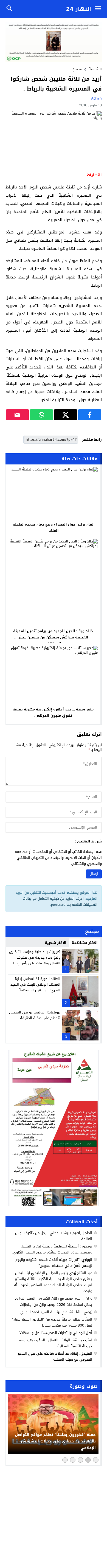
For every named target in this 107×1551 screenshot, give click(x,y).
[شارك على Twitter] (65, 415)
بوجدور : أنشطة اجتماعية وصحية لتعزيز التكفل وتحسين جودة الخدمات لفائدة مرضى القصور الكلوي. (52, 1249)
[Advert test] (53, 1128)
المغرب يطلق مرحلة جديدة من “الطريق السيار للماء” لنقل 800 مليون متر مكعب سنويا (52, 1322)
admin (96, 98)
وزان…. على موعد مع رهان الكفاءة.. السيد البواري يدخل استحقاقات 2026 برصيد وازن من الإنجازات (53, 1301)
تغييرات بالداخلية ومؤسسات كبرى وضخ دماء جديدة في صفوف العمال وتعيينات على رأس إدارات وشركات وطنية (34, 960)
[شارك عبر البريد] (17, 415)
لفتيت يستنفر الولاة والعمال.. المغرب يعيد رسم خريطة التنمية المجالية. (55, 1343)
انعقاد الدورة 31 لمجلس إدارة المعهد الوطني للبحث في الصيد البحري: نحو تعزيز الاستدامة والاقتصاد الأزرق (35, 987)
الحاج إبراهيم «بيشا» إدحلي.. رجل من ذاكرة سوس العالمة (53, 1235)
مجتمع (77, 69)
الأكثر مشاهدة (85, 942)
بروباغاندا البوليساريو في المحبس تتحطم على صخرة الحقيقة (34, 1015)
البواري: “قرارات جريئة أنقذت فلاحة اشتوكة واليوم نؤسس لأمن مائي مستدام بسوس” (53, 1262)
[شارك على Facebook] (90, 415)
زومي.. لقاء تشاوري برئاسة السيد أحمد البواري (56, 1312)
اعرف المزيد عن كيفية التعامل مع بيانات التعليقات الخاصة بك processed (60, 901)
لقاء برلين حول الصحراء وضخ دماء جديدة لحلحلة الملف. (53, 527)
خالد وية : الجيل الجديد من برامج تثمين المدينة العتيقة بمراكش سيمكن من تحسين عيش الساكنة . (53, 637)
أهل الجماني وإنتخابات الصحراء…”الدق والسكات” (55, 1332)
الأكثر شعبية (55, 942)
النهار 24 (78, 9)
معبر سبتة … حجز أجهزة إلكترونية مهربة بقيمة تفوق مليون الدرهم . (53, 712)
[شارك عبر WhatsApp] (41, 415)
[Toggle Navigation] (99, 9)
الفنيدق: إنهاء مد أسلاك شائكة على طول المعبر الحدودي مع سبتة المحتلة (55, 1356)
